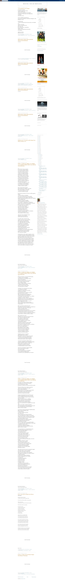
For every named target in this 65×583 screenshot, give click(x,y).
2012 (39, 150)
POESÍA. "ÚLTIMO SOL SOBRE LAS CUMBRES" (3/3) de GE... (43, 182)
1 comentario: (34, 58)
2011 (39, 151)
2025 (39, 136)
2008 (39, 194)
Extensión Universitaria (40, 50)
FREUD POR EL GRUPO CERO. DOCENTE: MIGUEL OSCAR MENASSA (25, 40)
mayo (39, 162)
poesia (21, 268)
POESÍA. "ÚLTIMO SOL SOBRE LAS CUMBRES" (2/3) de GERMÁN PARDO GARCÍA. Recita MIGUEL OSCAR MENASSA (27, 273)
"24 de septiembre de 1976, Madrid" (24, 8)
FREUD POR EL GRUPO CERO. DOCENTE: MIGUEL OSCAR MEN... (43, 169)
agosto (40, 159)
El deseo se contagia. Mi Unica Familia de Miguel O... (42, 190)
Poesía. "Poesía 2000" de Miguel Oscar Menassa (26, 494)
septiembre (40, 158)
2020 (39, 140)
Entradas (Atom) (23, 578)
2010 (39, 152)
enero (39, 193)
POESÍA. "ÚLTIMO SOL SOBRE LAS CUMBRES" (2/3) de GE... (43, 184)
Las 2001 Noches (39, 46)
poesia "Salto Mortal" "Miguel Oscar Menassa (28, 35)
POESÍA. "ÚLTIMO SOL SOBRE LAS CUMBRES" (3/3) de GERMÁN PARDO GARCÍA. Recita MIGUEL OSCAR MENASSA (27, 164)
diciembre (40, 154)
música (19, 268)
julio (39, 160)
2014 (39, 147)
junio (39, 161)
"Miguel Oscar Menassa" (24, 110)
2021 (39, 139)
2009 (39, 153)
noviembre (40, 155)
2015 (39, 146)
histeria (30, 110)
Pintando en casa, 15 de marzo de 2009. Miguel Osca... (43, 180)
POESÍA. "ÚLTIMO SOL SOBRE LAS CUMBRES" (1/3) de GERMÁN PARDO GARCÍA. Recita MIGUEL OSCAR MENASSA (27, 380)
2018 (39, 143)
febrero (40, 192)
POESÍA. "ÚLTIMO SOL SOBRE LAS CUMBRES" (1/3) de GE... (43, 186)
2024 (39, 137)
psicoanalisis (33, 110)
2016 (39, 145)
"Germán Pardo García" (24, 267)
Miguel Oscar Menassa (32, 4)
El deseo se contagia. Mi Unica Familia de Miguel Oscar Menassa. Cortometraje (26, 555)
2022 (39, 138)
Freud (32, 84)
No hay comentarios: (21, 373)
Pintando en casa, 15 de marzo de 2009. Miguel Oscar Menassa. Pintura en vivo (26, 141)
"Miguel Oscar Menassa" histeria (26, 84)
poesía (22, 490)
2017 (39, 144)
